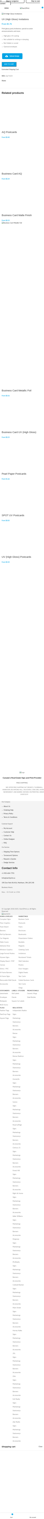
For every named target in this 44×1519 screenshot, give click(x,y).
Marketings (16, 1018)
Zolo (14, 1376)
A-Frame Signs (5, 976)
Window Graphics (6, 950)
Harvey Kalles (17, 1330)
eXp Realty (16, 1422)
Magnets (21, 946)
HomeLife (16, 1079)
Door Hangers (23, 969)
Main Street (17, 1308)
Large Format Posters (7, 953)
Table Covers (4, 942)
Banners (3, 931)
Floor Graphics (5, 923)
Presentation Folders (26, 938)
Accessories (4, 984)
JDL (14, 1353)
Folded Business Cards (26, 980)
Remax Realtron (18, 1056)
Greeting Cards (24, 950)
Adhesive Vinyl (5, 946)
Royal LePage (17, 1125)
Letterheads (4, 993)
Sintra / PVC (4, 969)
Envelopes (3, 997)
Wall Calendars (24, 961)
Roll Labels (15, 993)
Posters (21, 965)
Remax (15, 1033)
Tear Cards (22, 976)
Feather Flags (4, 1010)
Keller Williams (18, 1216)
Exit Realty (16, 1399)
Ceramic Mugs (32, 993)
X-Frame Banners (6, 972)
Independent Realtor (20, 1010)
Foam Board (4, 927)
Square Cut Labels (18, 1001)
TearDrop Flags (5, 1014)
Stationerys (17, 1022)
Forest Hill (16, 1170)
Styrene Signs (4, 957)
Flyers (21, 927)
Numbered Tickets (25, 957)
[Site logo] (24, 8)
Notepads (3, 1001)
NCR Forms (4, 1005)
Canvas (2, 965)
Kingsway (16, 1239)
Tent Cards (22, 984)
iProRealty (16, 1262)
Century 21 (16, 1148)
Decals (14, 997)
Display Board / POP (7, 961)
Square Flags (4, 1018)
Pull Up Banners (5, 934)
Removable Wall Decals (8, 980)
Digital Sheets (23, 972)
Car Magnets (4, 938)
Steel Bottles (31, 997)
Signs (14, 1014)
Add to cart (9, 64)
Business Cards (24, 919)
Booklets (21, 942)
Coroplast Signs (5, 919)
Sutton (15, 1102)
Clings (21, 988)
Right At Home (18, 1193)
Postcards (22, 923)
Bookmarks (22, 934)
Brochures (22, 931)
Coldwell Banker (18, 1285)
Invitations (22, 953)
